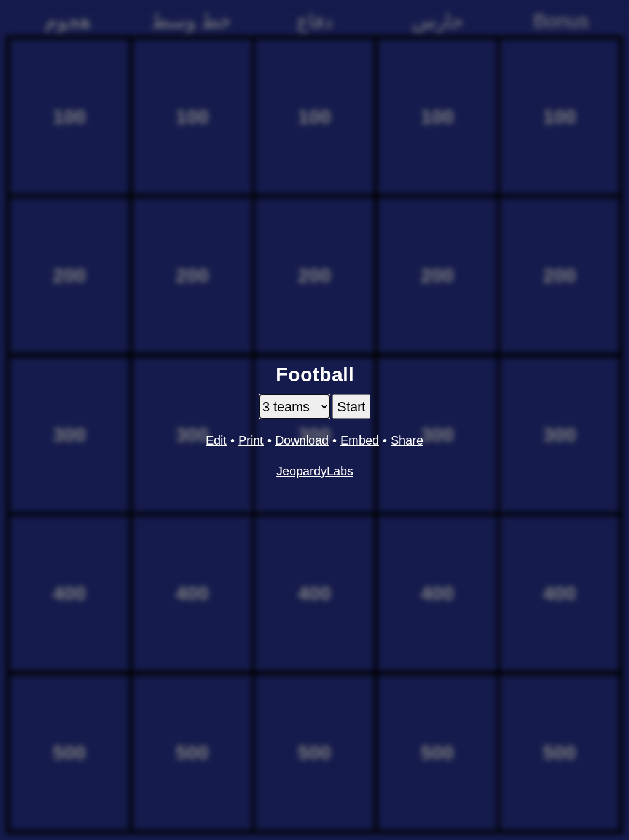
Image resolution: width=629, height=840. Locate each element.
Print (251, 440)
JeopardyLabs (314, 471)
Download (302, 440)
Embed (359, 440)
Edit (216, 440)
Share (407, 440)
